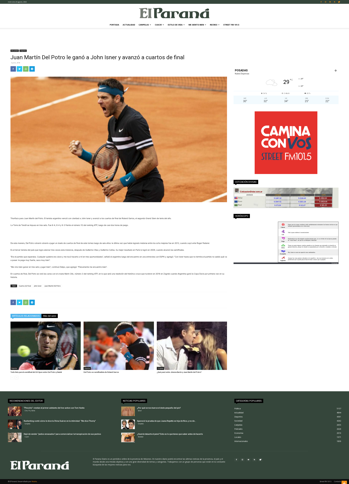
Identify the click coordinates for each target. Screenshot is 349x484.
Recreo (213, 24)
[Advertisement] (174, 37)
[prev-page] (12, 377)
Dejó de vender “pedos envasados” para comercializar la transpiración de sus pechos (62, 434)
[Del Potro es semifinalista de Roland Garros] (119, 346)
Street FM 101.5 (231, 24)
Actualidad (129, 24)
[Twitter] (339, 2)
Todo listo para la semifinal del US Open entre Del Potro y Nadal (36, 372)
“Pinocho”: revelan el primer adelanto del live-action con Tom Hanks (54, 408)
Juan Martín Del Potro (53, 286)
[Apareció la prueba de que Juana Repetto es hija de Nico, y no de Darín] (128, 424)
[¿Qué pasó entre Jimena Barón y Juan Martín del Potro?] (192, 346)
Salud (140, 411)
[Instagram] (326, 2)
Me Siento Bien (196, 24)
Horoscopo (334, 263)
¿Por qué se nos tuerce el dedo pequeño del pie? (159, 408)
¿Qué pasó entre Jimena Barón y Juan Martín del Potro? (179, 372)
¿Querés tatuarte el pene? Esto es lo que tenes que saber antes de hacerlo (170, 434)
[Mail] (330, 2)
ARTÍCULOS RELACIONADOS (26, 316)
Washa (34, 481)
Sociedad (140, 437)
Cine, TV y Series (30, 411)
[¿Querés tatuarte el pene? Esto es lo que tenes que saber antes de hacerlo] (128, 437)
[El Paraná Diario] (174, 13)
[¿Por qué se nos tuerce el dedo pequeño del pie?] (128, 411)
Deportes (23, 51)
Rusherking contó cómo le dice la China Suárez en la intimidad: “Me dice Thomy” (60, 421)
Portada (114, 24)
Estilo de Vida (175, 24)
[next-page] (16, 377)
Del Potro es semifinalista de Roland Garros (101, 372)
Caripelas (144, 24)
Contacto (337, 481)
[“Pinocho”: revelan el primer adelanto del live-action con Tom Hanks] (15, 411)
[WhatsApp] (25, 69)
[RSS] (335, 2)
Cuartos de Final (25, 286)
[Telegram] (32, 69)
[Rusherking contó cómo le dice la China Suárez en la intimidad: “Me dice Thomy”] (15, 424)
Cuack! (158, 24)
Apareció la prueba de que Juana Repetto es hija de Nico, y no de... (166, 421)
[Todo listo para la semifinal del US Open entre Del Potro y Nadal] (45, 346)
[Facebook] (321, 2)
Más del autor (49, 316)
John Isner (38, 286)
